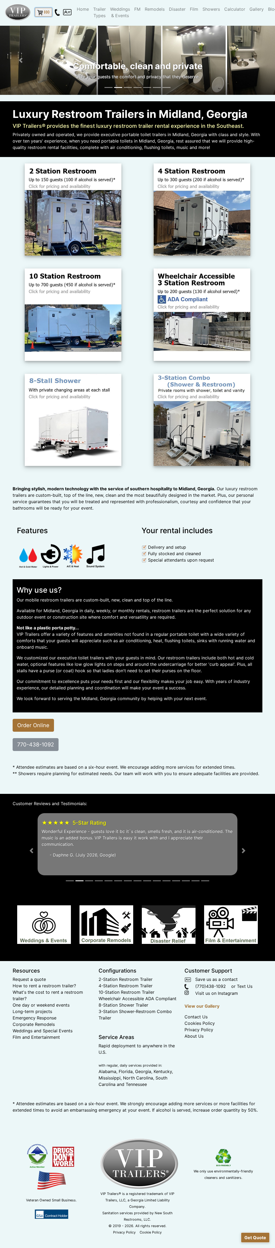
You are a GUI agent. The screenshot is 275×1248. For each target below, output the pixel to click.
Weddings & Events (120, 12)
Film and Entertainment (36, 1056)
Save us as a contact (214, 998)
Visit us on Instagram (214, 1012)
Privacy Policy (198, 1049)
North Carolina (138, 1097)
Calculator (234, 9)
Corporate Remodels (34, 1043)
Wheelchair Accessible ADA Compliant (137, 1018)
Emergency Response (34, 1037)
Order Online (33, 725)
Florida (126, 1090)
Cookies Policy (199, 1042)
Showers (211, 9)
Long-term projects (32, 1030)
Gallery (256, 9)
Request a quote (29, 998)
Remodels (155, 9)
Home (83, 9)
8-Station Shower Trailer (123, 1024)
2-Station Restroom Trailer (126, 998)
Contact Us (196, 1036)
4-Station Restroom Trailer (126, 1005)
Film (194, 9)
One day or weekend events (41, 1024)
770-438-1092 (35, 744)
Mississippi (110, 1097)
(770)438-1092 (207, 1005)
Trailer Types (99, 12)
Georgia (143, 1090)
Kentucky (163, 1090)
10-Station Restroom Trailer (126, 1011)
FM (137, 9)
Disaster (177, 9)
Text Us (244, 1005)
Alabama (107, 1090)
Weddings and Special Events (43, 1050)
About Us (194, 1055)
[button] (20, 60)
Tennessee (136, 1103)
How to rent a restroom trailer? (44, 1005)
